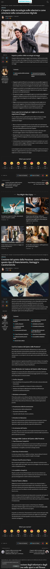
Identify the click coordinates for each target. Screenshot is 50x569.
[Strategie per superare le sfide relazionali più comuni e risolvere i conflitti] (12, 205)
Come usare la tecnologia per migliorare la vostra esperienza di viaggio (38, 74)
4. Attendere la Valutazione (38, 326)
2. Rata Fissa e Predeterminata (38, 334)
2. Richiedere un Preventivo (38, 323)
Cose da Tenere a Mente (19, 340)
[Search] (47, 2)
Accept (16, 566)
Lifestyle (3, 7)
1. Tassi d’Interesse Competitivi (21, 334)
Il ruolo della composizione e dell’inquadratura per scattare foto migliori (4, 79)
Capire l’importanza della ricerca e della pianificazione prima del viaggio (5, 325)
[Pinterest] (9, 18)
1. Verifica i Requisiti (18, 323)
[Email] (10, 18)
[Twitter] (7, 18)
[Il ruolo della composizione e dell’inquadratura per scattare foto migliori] (4, 71)
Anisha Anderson (8, 16)
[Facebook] (6, 18)
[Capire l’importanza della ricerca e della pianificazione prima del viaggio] (4, 316)
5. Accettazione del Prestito (20, 330)
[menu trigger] (3, 2)
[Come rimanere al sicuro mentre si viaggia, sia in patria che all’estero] (12, 234)
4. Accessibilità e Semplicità (38, 336)
